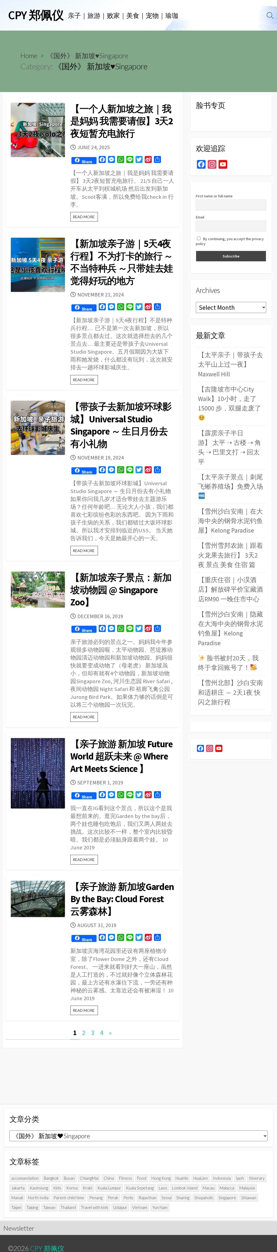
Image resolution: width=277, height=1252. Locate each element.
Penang (96, 1197)
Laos (163, 1187)
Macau (209, 1187)
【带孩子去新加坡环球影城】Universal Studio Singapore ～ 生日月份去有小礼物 (120, 425)
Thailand (68, 1207)
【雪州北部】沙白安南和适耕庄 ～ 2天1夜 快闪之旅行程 (230, 692)
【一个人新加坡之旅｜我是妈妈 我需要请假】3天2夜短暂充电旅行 (121, 121)
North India (38, 1197)
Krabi (87, 1187)
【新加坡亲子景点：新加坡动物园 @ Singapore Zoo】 (120, 590)
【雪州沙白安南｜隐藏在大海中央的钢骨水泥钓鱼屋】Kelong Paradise (230, 628)
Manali (17, 1197)
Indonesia (222, 1178)
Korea (72, 1187)
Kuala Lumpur (109, 1187)
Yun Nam (159, 1207)
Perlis (128, 1197)
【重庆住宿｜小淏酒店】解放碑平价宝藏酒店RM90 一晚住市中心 (230, 589)
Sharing (182, 1197)
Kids (57, 1187)
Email (200, 217)
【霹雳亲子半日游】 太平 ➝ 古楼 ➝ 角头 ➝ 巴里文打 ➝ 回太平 (229, 447)
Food (141, 1178)
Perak (113, 1197)
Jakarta (18, 1187)
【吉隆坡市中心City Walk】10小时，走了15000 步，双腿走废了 (229, 398)
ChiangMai (89, 1178)
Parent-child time (69, 1197)
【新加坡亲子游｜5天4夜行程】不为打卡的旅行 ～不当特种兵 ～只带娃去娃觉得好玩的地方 (121, 262)
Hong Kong (161, 1178)
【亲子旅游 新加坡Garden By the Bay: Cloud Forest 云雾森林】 (122, 899)
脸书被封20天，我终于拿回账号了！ (228, 662)
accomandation (25, 1178)
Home (28, 55)
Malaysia (247, 1187)
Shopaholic (203, 1197)
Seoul (166, 1197)
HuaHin (182, 1178)
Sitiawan (248, 1197)
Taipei (16, 1207)
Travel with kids (94, 1207)
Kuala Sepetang (140, 1187)
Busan (69, 1178)
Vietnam (139, 1207)
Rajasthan (147, 1197)
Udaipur (120, 1207)
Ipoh (240, 1178)
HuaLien (200, 1178)
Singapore (227, 1197)
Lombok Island (184, 1187)
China (109, 1178)
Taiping (32, 1207)
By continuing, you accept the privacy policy (230, 241)
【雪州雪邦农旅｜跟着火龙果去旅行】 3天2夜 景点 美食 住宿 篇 (230, 555)
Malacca (227, 1187)
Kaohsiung (39, 1187)
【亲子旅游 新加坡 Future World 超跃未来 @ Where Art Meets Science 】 (121, 756)
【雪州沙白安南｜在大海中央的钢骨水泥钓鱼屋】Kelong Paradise (230, 520)
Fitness (125, 1178)
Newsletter (19, 1228)
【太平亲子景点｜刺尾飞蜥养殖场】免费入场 (230, 481)
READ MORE (85, 218)
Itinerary (257, 1178)
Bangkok (51, 1178)
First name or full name (214, 196)
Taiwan (49, 1207)
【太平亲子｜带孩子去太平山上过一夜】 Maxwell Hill (230, 364)
